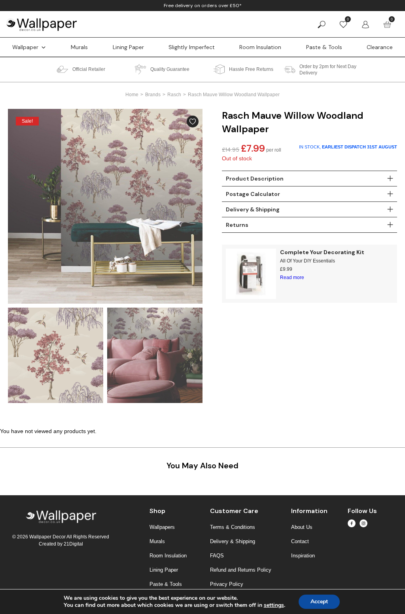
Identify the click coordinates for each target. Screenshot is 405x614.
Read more (292, 277)
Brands (153, 94)
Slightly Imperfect (191, 47)
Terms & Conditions (232, 527)
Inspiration (303, 556)
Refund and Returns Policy (240, 570)
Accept (319, 601)
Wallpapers (162, 527)
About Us (301, 527)
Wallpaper (25, 47)
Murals (79, 47)
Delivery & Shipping (232, 541)
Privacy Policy (226, 584)
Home (131, 94)
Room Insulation (260, 47)
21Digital (73, 544)
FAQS (217, 556)
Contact (300, 541)
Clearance (380, 47)
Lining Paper (128, 47)
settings (274, 605)
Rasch (174, 94)
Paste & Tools (324, 47)
